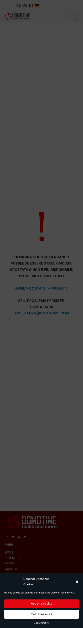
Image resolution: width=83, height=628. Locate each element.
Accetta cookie (41, 603)
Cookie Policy (41, 622)
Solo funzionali (41, 614)
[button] (77, 582)
